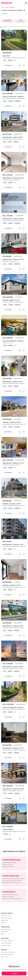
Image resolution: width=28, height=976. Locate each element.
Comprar (3, 915)
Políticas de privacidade (7, 954)
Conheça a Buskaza (6, 929)
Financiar (3, 922)
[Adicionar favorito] (23, 65)
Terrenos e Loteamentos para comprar (12, 898)
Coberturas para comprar (8, 866)
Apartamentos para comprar (9, 862)
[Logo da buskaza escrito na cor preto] (14, 967)
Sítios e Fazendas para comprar (10, 894)
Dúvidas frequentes (6, 945)
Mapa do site (4, 920)
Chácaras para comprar (8, 896)
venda (7, 7)
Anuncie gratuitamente (7, 940)
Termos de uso (5, 957)
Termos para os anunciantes (8, 952)
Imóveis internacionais (6, 918)
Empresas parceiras (6, 943)
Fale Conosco (4, 931)
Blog (2, 934)
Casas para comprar (7, 864)
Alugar (8, 915)
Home (2, 7)
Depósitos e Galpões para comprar (11, 882)
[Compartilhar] (20, 65)
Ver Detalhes (8, 65)
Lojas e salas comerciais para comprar (12, 880)
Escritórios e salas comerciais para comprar (13, 878)
